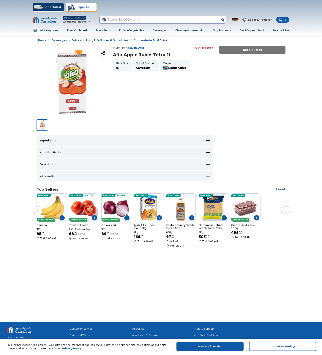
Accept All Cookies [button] (210, 346)
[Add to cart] (62, 218)
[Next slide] (281, 207)
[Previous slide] (34, 207)
